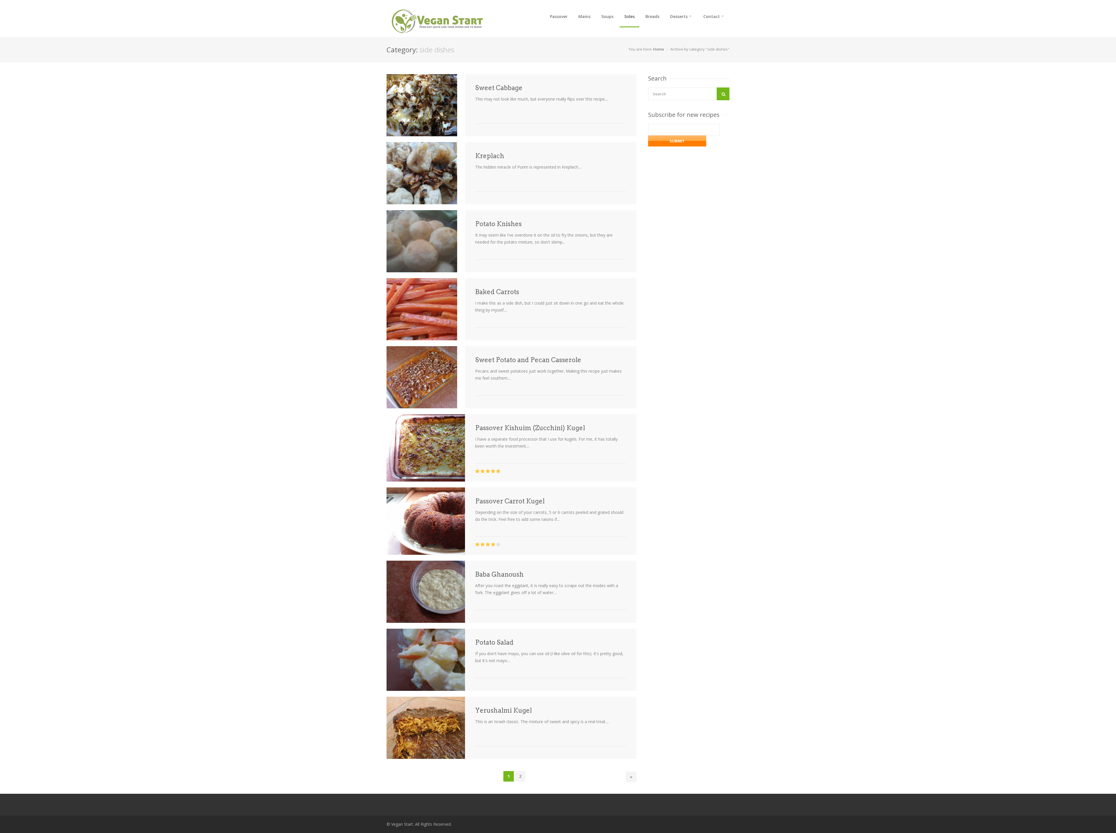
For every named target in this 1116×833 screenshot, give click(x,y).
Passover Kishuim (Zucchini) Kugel (530, 428)
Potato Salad (494, 642)
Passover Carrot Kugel (510, 501)
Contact (711, 16)
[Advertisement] (691, 326)
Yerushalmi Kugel (503, 710)
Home (658, 49)
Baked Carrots (497, 292)
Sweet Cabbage (499, 88)
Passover (559, 16)
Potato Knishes (498, 224)
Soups (607, 16)
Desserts (679, 16)
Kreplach (489, 156)
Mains (584, 16)
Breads (652, 16)
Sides (629, 16)
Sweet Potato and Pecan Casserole (528, 360)
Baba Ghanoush (499, 574)
